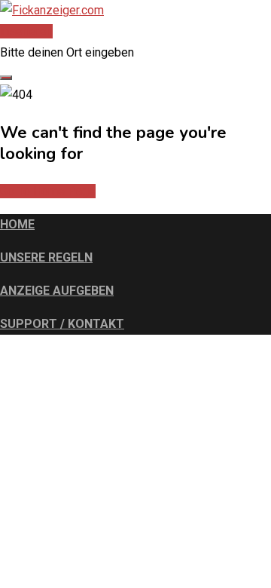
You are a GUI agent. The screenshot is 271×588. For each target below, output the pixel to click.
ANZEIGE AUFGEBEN (57, 290)
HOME (17, 224)
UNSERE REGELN (46, 257)
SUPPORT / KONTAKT (62, 324)
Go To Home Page (48, 191)
